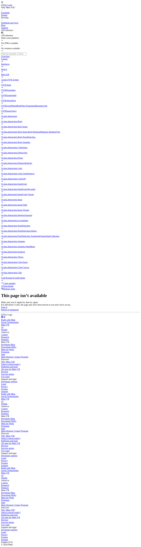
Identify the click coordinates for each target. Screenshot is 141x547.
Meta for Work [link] (7, 349)
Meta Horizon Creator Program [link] (14, 357)
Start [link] (3, 354)
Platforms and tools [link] (9, 367)
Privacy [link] (4, 386)
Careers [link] (4, 335)
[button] (70, 2)
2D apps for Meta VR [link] (10, 369)
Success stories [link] (7, 374)
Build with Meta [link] (8, 320)
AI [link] (2, 327)
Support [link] (4, 391)
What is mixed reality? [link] (11, 364)
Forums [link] (4, 389)
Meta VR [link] (5, 325)
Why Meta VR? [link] (8, 362)
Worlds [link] (4, 330)
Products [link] (5, 339)
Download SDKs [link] (8, 347)
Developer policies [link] (9, 381)
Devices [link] (4, 372)
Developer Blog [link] (8, 344)
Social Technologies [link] (10, 322)
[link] (6, 5)
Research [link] (5, 337)
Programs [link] (5, 352)
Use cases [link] (5, 377)
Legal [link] (3, 384)
